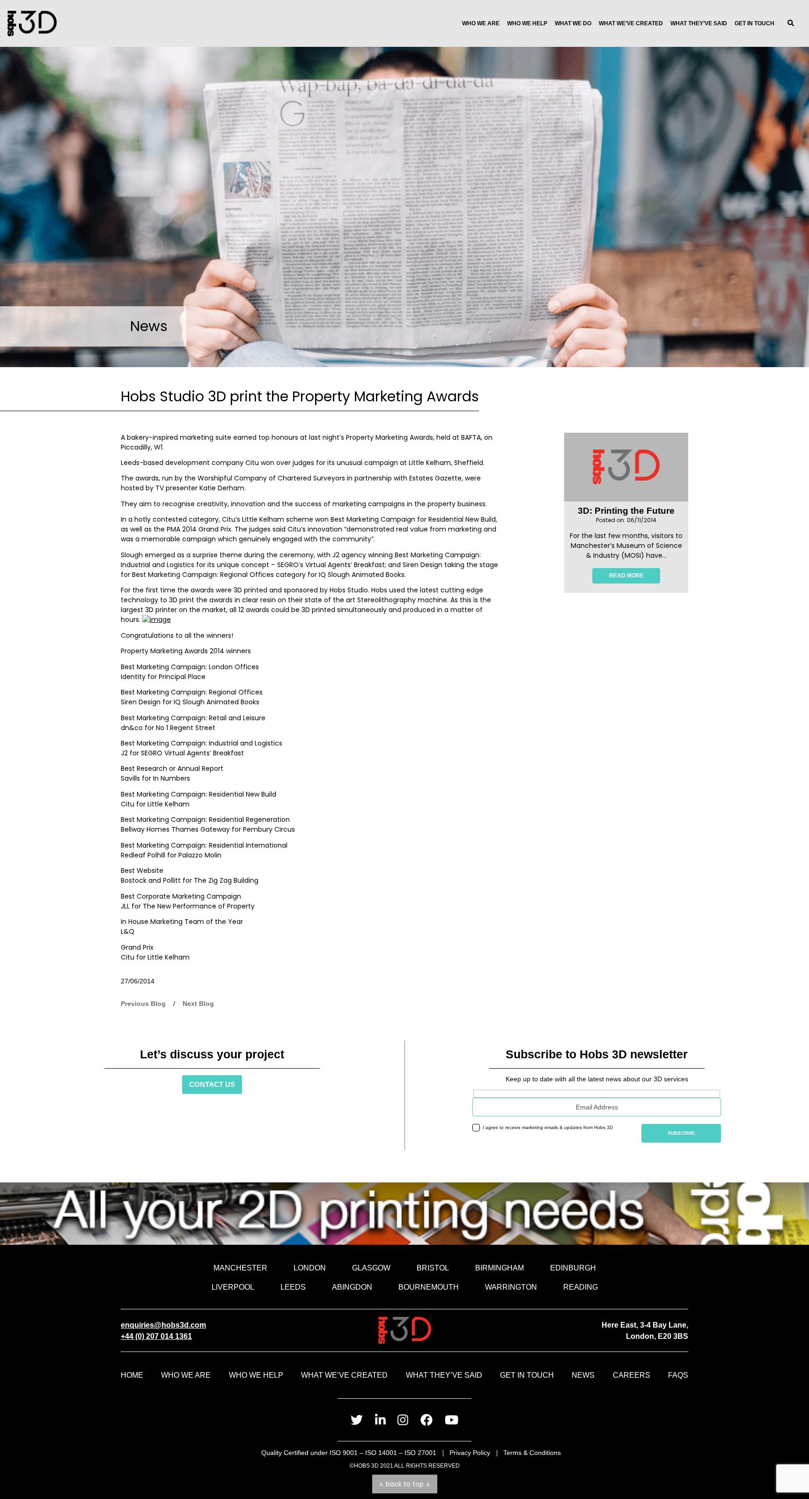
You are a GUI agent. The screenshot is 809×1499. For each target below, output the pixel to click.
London (310, 1267)
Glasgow (371, 1267)
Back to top (405, 1484)
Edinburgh (573, 1267)
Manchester (240, 1267)
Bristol (433, 1267)
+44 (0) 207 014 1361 (156, 1336)
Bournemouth (428, 1287)
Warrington (511, 1287)
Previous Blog (143, 1003)
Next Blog (198, 1003)
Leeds (293, 1287)
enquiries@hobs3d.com (163, 1325)
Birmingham (499, 1267)
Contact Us (212, 1084)
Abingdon (352, 1287)
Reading (580, 1287)
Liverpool (233, 1287)
